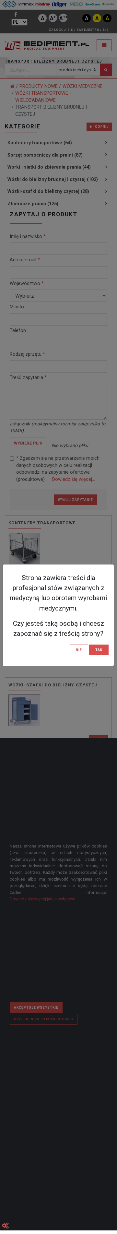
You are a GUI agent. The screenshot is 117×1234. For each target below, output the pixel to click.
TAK (98, 650)
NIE (79, 650)
